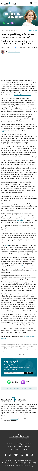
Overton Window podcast (22, 95)
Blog (20, 444)
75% (34, 47)
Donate (9, 444)
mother (6, 245)
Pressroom (27, 444)
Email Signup (15, 449)
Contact (24, 449)
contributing (14, 419)
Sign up (28, 373)
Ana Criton (20, 220)
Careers (20, 446)
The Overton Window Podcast (9, 30)
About (16, 444)
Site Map (27, 446)
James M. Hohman (14, 52)
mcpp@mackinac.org (25, 460)
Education (34, 30)
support (3, 131)
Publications (12, 446)
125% (36, 47)
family (21, 266)
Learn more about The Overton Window (19, 388)
